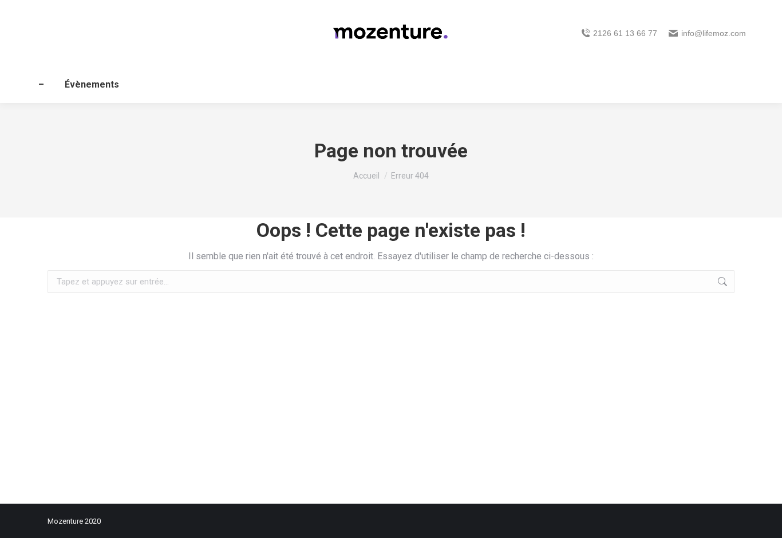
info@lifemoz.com (713, 33)
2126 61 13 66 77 (625, 33)
